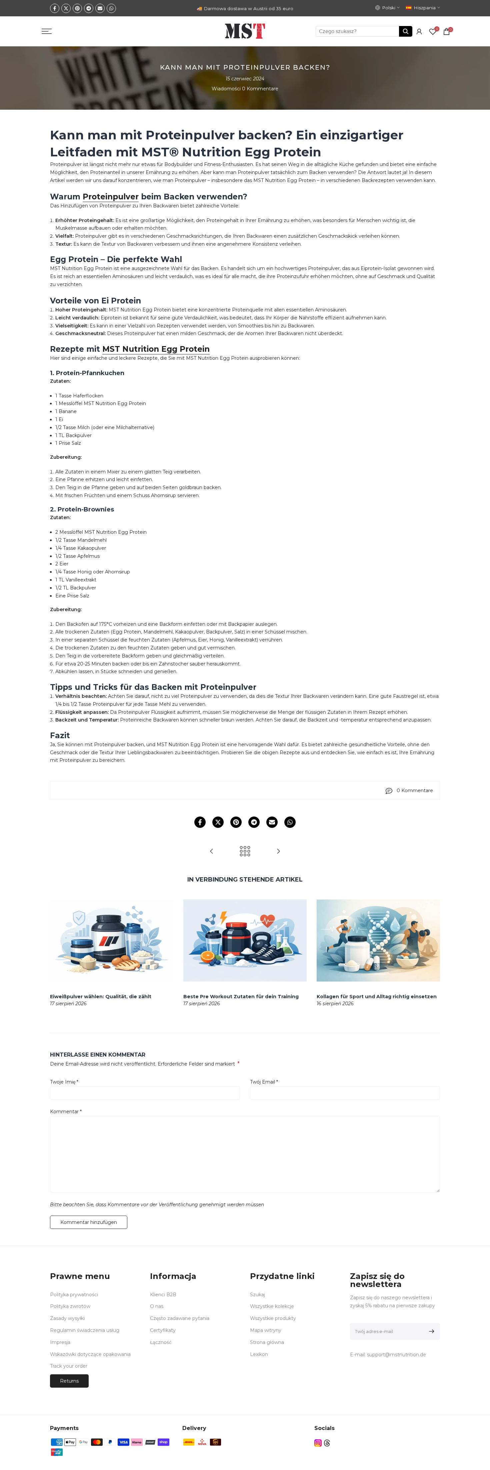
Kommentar (66, 1112)
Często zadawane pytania (179, 1318)
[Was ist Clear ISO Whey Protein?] (278, 852)
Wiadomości (226, 89)
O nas (156, 1306)
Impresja (60, 1342)
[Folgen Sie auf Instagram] (318, 1443)
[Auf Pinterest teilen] (77, 8)
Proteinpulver (111, 196)
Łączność (161, 1342)
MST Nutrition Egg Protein (156, 349)
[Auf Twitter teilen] (66, 8)
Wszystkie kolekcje (272, 1306)
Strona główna (267, 1342)
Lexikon (259, 1354)
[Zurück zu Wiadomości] (245, 852)
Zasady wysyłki (67, 1318)
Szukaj (257, 1295)
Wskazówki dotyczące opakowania (90, 1354)
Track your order (68, 1366)
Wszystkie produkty (273, 1318)
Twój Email (264, 1082)
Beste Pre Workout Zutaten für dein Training (241, 996)
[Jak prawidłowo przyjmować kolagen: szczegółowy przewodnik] (211, 852)
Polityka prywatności (74, 1295)
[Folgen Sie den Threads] (327, 1443)
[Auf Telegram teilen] (88, 8)
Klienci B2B (163, 1295)
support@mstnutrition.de (396, 1355)
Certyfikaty (163, 1330)
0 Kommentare (260, 89)
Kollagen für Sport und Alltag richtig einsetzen (377, 996)
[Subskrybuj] (430, 1331)
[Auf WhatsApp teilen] (111, 8)
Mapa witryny (265, 1330)
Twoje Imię (64, 1082)
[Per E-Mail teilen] (100, 8)
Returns (69, 1381)
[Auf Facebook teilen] (54, 8)
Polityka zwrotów (70, 1306)
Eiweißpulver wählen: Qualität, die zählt (100, 996)
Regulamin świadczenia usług (84, 1330)
